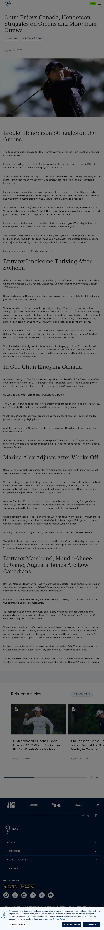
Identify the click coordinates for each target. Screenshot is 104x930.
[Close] (100, 911)
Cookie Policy (59, 919)
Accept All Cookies (72, 924)
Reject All (91, 924)
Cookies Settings (17, 924)
